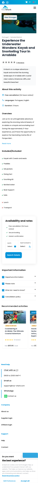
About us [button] (5, 411)
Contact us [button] (11, 396)
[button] (20, 63)
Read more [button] (6, 143)
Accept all (25, 481)
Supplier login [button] (6, 418)
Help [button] (3, 440)
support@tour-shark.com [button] (14, 386)
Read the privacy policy (10, 476)
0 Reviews (20, 63)
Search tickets (13, 255)
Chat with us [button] (10, 370)
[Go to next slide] (33, 23)
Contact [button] (4, 447)
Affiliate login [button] (6, 425)
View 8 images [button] (10, 17)
